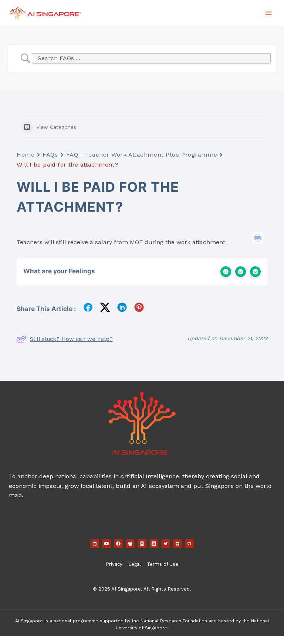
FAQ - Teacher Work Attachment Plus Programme (141, 154)
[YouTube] (106, 543)
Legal (134, 564)
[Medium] (153, 543)
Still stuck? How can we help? (71, 339)
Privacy (114, 564)
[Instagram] (142, 543)
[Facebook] (118, 543)
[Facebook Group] (130, 543)
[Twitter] (165, 543)
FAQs (50, 154)
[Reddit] (177, 543)
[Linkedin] (94, 543)
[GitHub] (189, 543)
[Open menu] (268, 12)
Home (25, 154)
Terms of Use (162, 564)
